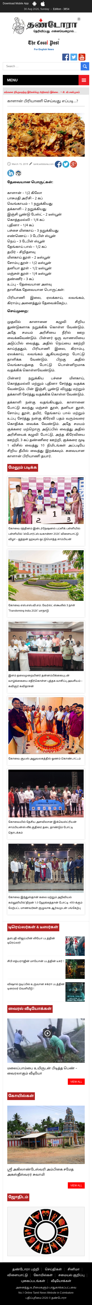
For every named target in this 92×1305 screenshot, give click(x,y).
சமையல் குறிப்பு (71, 1275)
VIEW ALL (76, 1081)
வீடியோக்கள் (61, 1281)
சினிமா (74, 1269)
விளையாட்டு (17, 1275)
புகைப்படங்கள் (33, 1281)
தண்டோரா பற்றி (25, 1269)
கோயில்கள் (43, 1275)
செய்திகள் (53, 1269)
